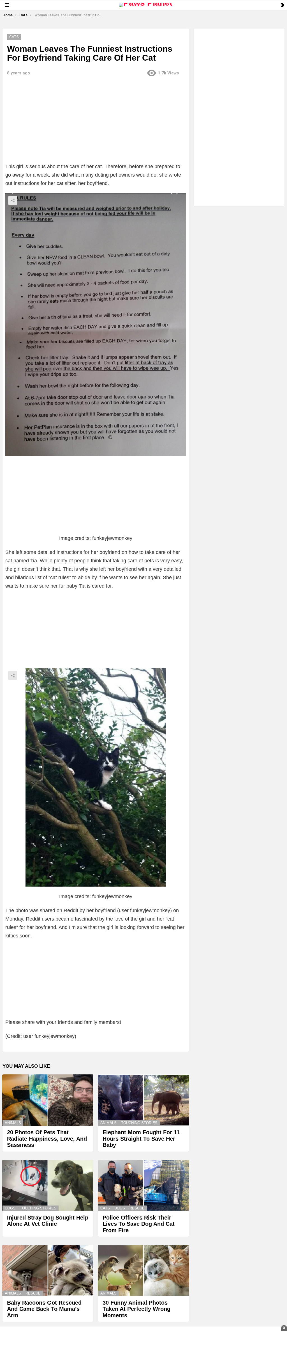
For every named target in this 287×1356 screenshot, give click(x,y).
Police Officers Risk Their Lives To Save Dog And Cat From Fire (139, 1224)
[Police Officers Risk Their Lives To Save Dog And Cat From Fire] (143, 1185)
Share (12, 200)
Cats (105, 1208)
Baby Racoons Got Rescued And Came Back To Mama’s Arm (44, 1309)
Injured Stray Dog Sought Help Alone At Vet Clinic (47, 1221)
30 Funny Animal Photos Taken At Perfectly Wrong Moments (136, 1309)
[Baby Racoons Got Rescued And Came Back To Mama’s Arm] (47, 1270)
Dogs (10, 1208)
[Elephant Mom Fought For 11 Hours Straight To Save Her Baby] (143, 1100)
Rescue (137, 1208)
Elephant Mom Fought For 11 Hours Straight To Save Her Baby (141, 1138)
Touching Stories (139, 1123)
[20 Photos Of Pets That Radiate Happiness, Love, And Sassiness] (47, 1100)
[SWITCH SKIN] (282, 5)
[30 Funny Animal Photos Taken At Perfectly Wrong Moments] (143, 1270)
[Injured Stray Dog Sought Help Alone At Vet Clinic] (47, 1185)
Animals (13, 1123)
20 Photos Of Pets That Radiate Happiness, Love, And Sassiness (47, 1138)
